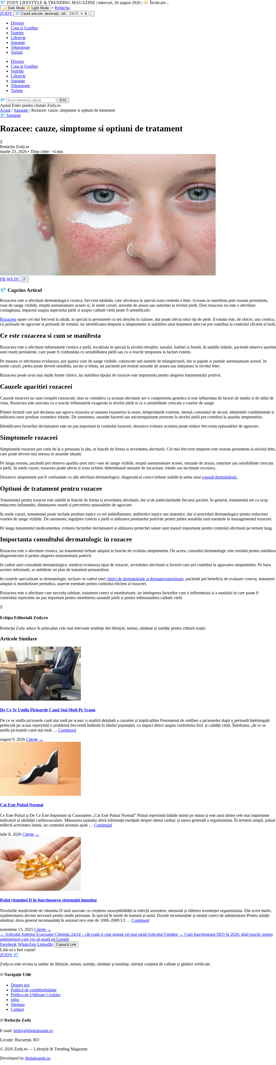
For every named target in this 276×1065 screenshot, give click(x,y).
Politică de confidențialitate (34, 990)
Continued (67, 730)
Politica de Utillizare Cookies (35, 994)
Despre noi (20, 985)
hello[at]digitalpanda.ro (33, 1030)
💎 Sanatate (10, 115)
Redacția (62, 7)
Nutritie (17, 32)
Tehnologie (20, 47)
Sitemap (18, 1004)
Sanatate (18, 42)
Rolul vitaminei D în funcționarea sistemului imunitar (48, 900)
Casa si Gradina (24, 28)
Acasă (5, 110)
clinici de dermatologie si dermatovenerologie (145, 578)
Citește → (34, 739)
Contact (17, 1009)
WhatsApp (27, 944)
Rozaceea (8, 319)
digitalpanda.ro (37, 1058)
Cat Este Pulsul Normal (21, 805)
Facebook (8, 944)
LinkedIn (45, 944)
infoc (15, 999)
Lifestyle (18, 37)
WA (10, 279)
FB (3, 279)
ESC (63, 100)
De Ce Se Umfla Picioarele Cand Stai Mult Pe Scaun (47, 710)
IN (17, 279)
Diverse (17, 23)
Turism (17, 52)
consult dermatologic (219, 477)
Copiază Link (66, 945)
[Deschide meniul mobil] (92, 13)
